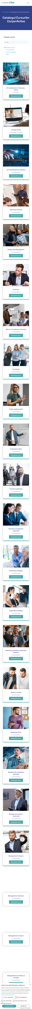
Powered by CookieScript (25, 1008)
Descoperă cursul (16, 96)
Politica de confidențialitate (8, 995)
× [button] (30, 984)
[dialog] (16, 996)
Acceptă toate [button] (9, 1006)
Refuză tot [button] (23, 1006)
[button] (16, 1003)
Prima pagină (6, 12)
